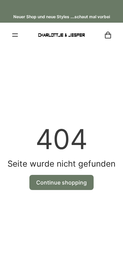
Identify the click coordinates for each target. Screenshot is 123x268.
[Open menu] (15, 35)
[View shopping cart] (108, 35)
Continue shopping (61, 182)
